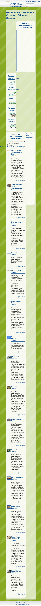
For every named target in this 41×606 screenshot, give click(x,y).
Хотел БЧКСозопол (15, 357)
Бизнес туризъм (11, 120)
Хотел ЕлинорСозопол (16, 253)
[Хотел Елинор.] (8, 253)
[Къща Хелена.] (8, 572)
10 (15, 146)
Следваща (21, 146)
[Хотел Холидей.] (8, 478)
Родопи (11, 99)
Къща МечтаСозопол (15, 507)
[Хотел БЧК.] (8, 357)
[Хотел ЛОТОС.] (8, 270)
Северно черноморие (13, 77)
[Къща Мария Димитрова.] (8, 301)
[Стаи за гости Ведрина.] (8, 222)
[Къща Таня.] (8, 387)
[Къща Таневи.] (8, 420)
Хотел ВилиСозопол (15, 450)
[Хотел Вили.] (8, 450)
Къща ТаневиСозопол (16, 420)
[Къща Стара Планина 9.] (8, 538)
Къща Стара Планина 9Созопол (15, 538)
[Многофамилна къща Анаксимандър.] (8, 185)
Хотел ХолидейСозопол (17, 478)
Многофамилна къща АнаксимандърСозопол (17, 187)
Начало (28, 1)
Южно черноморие (13, 88)
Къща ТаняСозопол (15, 387)
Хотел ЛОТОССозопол (16, 271)
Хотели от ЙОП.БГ (25, 604)
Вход (34, 1)
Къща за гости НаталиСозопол (16, 338)
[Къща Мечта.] (8, 507)
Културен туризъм (12, 109)
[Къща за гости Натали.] (8, 337)
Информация (20, 180)
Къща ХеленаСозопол (16, 572)
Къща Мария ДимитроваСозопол (16, 302)
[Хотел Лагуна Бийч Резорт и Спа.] (8, 151)
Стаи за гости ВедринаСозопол (16, 223)
